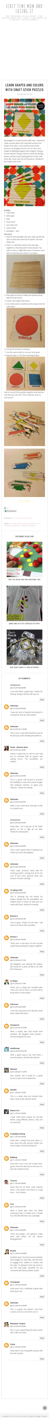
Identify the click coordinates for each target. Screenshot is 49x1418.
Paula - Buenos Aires (19, 747)
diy (38, 523)
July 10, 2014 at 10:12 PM (18, 1028)
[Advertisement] (24, 47)
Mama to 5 (14, 1110)
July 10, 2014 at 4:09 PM (18, 846)
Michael (13, 1069)
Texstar (13, 1181)
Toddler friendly (28, 526)
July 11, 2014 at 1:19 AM (18, 1093)
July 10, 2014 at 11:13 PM (18, 1072)
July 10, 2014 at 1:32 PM (18, 750)
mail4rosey (15, 1048)
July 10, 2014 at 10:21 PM (18, 1051)
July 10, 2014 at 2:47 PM (18, 776)
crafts (33, 523)
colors (13, 523)
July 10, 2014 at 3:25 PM (18, 802)
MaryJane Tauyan (17, 1323)
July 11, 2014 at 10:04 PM (18, 1253)
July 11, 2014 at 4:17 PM (18, 1207)
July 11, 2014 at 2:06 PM (18, 1183)
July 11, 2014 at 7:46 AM (18, 1113)
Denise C (14, 937)
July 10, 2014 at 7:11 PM (18, 960)
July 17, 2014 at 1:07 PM (18, 1347)
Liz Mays (14, 981)
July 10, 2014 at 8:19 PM (18, 1007)
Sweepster (14, 1025)
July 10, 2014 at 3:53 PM (18, 823)
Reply (42, 700)
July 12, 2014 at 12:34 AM (18, 1306)
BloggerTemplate (41, 1416)
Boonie (13, 1251)
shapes (7, 526)
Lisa (12, 1204)
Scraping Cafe (16, 890)
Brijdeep (13, 1157)
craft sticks (23, 523)
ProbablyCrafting (17, 1134)
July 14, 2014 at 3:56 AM (18, 1326)
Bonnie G (14, 916)
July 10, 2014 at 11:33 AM (18, 729)
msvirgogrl (15, 1282)
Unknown (14, 706)
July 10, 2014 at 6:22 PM (18, 867)
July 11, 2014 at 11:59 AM (18, 1160)
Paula (12, 1344)
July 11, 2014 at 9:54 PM (18, 1230)
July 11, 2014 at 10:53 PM (18, 1285)
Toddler (15, 526)
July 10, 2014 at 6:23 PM (18, 893)
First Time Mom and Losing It (24, 8)
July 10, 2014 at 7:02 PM (18, 939)
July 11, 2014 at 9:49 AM (18, 1137)
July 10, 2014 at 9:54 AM (18, 708)
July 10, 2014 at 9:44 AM (18, 688)
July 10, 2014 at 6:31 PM (18, 919)
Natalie (13, 1090)
